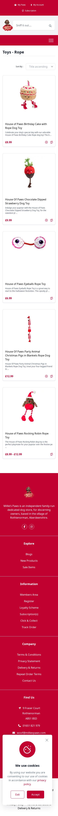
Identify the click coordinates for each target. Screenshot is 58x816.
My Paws (21, 4)
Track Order (29, 627)
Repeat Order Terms (29, 674)
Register (29, 601)
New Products (29, 560)
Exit (17, 794)
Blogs (29, 554)
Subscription (30, 10)
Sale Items (29, 567)
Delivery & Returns (29, 667)
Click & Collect (29, 620)
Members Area (29, 594)
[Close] (46, 740)
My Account (38, 4)
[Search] (50, 26)
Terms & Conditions (29, 654)
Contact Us (29, 680)
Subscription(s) (29, 614)
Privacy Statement (29, 661)
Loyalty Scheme (29, 607)
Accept (35, 794)
